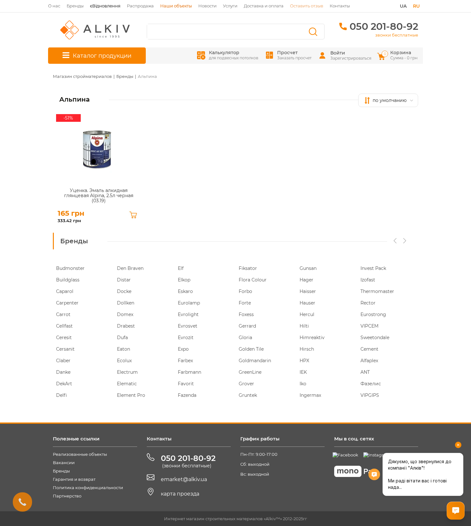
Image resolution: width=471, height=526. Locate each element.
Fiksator (248, 268)
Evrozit (186, 337)
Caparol (64, 291)
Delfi (61, 395)
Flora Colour (253, 280)
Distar (124, 280)
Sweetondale (374, 337)
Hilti (304, 326)
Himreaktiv (312, 337)
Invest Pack (373, 268)
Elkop (184, 280)
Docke (124, 291)
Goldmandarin (255, 360)
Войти (337, 53)
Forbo (245, 291)
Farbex (185, 360)
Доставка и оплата (264, 5)
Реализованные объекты (80, 454)
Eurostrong (373, 314)
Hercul (307, 314)
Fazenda (187, 395)
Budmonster (70, 268)
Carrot (63, 314)
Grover (246, 384)
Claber (63, 360)
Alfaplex (369, 360)
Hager (306, 280)
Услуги (230, 5)
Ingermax (310, 395)
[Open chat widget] (456, 511)
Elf (181, 268)
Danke (63, 372)
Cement (369, 349)
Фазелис (370, 384)
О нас (54, 5)
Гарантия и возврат (74, 479)
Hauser (307, 303)
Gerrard (247, 326)
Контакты (340, 5)
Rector (368, 303)
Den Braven (130, 268)
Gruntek (248, 395)
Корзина (401, 55)
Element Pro (131, 395)
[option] (83, 334)
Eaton (123, 349)
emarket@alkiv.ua (184, 479)
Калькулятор (233, 55)
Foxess (246, 314)
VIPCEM (369, 326)
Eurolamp (189, 303)
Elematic (127, 384)
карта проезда (180, 494)
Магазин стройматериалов (82, 76)
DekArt (64, 384)
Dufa (122, 337)
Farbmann (189, 372)
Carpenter (67, 303)
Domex (125, 314)
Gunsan (308, 268)
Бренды (75, 5)
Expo (183, 349)
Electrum (127, 372)
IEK (303, 372)
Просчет (294, 55)
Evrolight (188, 314)
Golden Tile (251, 349)
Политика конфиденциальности (88, 487)
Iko (303, 384)
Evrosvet (187, 326)
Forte (245, 303)
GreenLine (250, 372)
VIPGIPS (369, 395)
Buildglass (67, 280)
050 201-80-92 (384, 26)
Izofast (367, 280)
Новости (207, 5)
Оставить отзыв (306, 5)
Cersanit (65, 349)
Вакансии (64, 462)
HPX (304, 360)
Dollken (125, 303)
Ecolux (124, 360)
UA (403, 6)
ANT (365, 372)
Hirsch (307, 349)
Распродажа (140, 5)
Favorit (186, 384)
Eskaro (185, 291)
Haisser (308, 291)
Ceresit (64, 337)
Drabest (126, 326)
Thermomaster (377, 291)
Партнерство (67, 495)
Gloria (245, 337)
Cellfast (64, 326)
